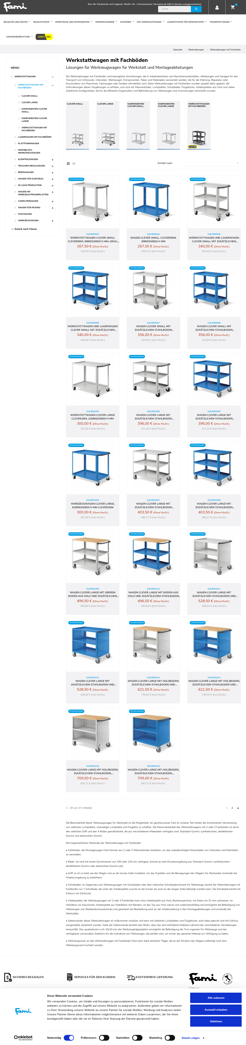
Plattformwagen (28, 143)
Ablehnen (216, 1021)
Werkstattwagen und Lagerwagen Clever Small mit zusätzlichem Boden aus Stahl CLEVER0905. (214, 239)
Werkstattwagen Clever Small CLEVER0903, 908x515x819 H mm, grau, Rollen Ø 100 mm (92, 239)
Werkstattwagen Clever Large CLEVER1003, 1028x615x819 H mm (92, 416)
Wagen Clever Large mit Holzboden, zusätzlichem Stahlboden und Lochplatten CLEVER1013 (153, 683)
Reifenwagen (26, 172)
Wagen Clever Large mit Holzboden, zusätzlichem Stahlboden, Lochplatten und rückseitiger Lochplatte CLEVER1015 (92, 771)
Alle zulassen (216, 997)
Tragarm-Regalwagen (31, 165)
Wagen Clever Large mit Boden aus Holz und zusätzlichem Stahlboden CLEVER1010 (153, 594)
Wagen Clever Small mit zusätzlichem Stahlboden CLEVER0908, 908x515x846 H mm (214, 328)
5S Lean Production (30, 185)
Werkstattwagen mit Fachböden (30, 86)
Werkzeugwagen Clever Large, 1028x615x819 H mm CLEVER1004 (93, 505)
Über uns (194, 988)
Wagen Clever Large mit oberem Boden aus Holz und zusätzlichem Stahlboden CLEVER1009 (92, 594)
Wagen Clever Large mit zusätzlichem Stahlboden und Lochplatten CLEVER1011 (214, 594)
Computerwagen (28, 201)
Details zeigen (191, 1037)
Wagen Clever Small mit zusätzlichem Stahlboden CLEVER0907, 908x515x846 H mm (153, 328)
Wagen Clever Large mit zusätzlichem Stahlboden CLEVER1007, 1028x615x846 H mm (153, 505)
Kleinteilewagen (28, 159)
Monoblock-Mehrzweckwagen (29, 151)
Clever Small (30, 95)
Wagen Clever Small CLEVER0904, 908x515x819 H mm (153, 239)
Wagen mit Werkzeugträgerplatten (33, 193)
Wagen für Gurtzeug (30, 178)
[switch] (104, 1038)
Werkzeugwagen (28, 220)
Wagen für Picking (29, 207)
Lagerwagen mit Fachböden (35, 137)
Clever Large (30, 102)
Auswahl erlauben (216, 1009)
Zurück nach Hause (24, 229)
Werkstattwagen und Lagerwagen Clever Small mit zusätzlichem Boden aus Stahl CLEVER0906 (93, 328)
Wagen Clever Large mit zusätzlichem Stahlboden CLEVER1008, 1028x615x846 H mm (214, 505)
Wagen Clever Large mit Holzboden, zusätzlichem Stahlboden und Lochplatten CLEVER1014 (214, 683)
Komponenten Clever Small (34, 110)
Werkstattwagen (25, 76)
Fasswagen (25, 214)
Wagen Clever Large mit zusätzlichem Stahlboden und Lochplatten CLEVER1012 (92, 683)
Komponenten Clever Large (34, 120)
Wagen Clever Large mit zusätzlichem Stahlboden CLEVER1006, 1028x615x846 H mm (214, 417)
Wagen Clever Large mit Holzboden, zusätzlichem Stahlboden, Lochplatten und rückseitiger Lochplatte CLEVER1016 (153, 771)
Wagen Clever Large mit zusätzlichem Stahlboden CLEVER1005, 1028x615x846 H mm (153, 417)
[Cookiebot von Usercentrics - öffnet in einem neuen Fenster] (23, 1038)
